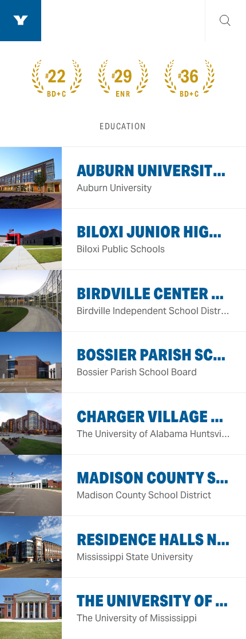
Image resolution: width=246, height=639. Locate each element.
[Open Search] (225, 20)
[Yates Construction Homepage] (20, 20)
